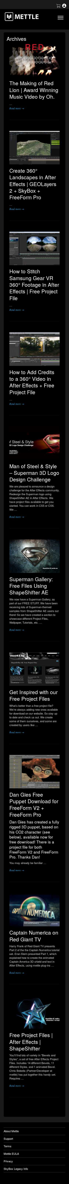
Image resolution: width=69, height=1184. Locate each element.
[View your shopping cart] (58, 6)
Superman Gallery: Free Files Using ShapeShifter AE (31, 585)
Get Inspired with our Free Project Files (33, 695)
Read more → (16, 108)
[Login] (64, 6)
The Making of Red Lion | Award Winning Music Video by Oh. (33, 89)
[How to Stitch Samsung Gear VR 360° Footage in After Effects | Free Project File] (34, 248)
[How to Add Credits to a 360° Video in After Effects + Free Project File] (34, 349)
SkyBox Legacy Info (16, 1169)
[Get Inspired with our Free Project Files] (34, 669)
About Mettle (11, 1131)
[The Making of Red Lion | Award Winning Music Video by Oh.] (34, 60)
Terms (7, 1146)
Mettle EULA (11, 1154)
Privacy (8, 1161)
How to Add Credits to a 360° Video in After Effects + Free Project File (31, 382)
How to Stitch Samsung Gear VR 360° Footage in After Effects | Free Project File (34, 284)
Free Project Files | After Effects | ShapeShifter (31, 1041)
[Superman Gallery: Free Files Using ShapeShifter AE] (34, 556)
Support (8, 1138)
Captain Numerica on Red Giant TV (33, 936)
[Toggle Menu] (60, 17)
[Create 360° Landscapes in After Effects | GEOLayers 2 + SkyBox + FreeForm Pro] (34, 147)
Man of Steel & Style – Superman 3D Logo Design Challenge (34, 472)
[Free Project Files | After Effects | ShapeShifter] (34, 1012)
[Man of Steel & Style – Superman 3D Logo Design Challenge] (34, 443)
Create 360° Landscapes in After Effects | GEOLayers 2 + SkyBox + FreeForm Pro (32, 184)
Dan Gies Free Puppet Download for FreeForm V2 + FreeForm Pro (33, 804)
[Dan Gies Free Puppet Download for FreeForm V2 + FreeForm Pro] (34, 771)
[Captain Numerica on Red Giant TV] (34, 909)
